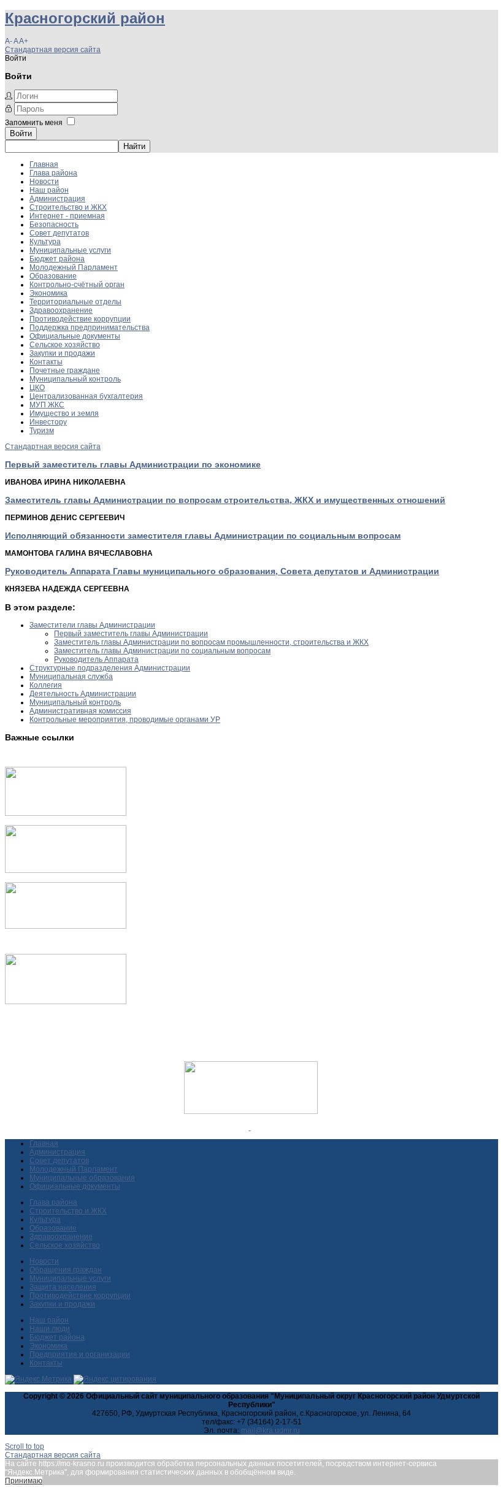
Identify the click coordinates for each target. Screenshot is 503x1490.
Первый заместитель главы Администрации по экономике (133, 464)
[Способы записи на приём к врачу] (65, 926)
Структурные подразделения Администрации (109, 668)
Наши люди (49, 1328)
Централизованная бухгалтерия (86, 396)
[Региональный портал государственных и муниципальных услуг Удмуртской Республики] (65, 870)
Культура (45, 241)
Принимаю (23, 1481)
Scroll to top (24, 1446)
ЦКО (37, 387)
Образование (53, 276)
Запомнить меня (34, 122)
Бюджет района (57, 259)
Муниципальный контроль (75, 379)
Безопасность (54, 224)
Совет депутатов (59, 233)
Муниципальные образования (82, 1177)
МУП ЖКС (46, 405)
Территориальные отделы (75, 302)
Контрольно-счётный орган (77, 284)
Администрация (57, 198)
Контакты (46, 362)
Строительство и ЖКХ (68, 207)
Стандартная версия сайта (53, 49)
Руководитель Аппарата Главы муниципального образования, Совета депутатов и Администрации (222, 571)
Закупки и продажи (62, 353)
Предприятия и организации (79, 1354)
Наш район (49, 190)
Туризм (41, 430)
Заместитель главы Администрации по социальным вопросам (162, 651)
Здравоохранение (61, 310)
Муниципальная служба (71, 676)
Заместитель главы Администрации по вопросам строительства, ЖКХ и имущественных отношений (225, 500)
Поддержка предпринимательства (89, 327)
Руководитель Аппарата (96, 659)
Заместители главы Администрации (92, 625)
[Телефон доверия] (65, 1001)
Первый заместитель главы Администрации (131, 633)
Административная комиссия (80, 711)
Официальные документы (74, 336)
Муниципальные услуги (70, 250)
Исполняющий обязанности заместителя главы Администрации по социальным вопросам (203, 535)
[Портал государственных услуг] (65, 813)
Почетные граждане (64, 370)
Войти (21, 133)
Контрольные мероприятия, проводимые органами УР (124, 719)
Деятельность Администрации (82, 693)
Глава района (53, 173)
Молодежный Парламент (73, 267)
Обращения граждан (65, 1269)
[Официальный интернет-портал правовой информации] (250, 1127)
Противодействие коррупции (80, 319)
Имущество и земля (64, 413)
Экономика (48, 293)
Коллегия (45, 685)
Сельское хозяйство (64, 344)
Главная (43, 164)
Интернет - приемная (67, 216)
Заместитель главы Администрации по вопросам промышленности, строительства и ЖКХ (211, 642)
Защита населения (62, 1287)
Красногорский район (85, 18)
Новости (44, 181)
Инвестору (48, 422)
